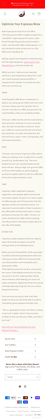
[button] (5, 14)
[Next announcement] (40, 4)
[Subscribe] (37, 377)
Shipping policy (36, 411)
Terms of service (23, 411)
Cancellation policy (31, 415)
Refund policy (35, 407)
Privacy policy (11, 411)
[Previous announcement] (4, 4)
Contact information (16, 415)
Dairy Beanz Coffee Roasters (19, 407)
